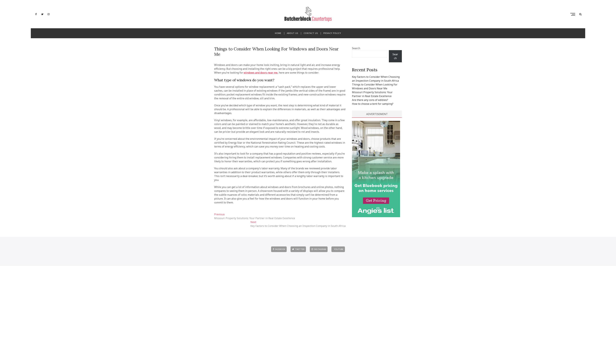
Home (278, 33)
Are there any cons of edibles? (370, 100)
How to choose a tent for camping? (372, 104)
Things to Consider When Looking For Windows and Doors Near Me (276, 51)
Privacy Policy (332, 33)
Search (356, 48)
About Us (292, 33)
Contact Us (311, 33)
